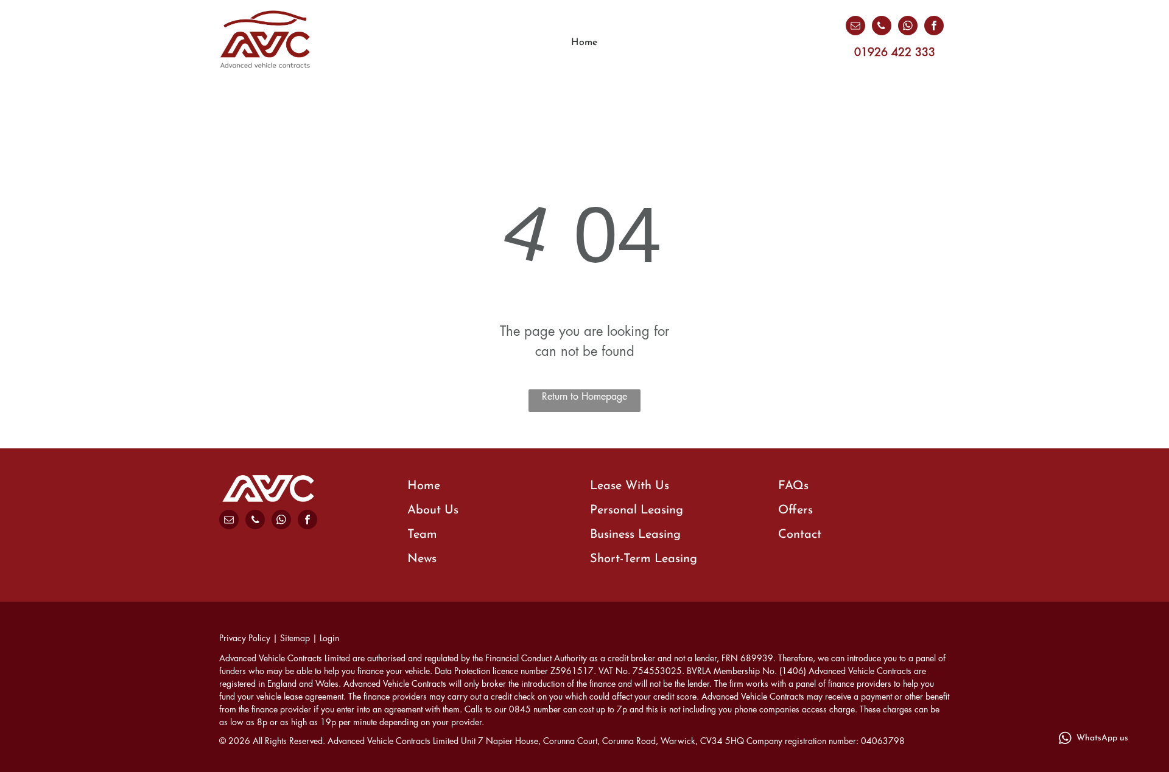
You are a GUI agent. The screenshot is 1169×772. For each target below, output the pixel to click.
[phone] (881, 27)
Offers (795, 510)
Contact (799, 535)
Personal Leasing (636, 510)
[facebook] (934, 27)
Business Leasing (635, 535)
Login (329, 638)
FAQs (793, 486)
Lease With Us (629, 486)
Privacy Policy (244, 638)
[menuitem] (584, 42)
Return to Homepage (584, 397)
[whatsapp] (908, 27)
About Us (432, 510)
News (422, 559)
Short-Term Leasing (643, 559)
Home (423, 486)
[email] (855, 27)
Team (422, 535)
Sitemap (295, 638)
